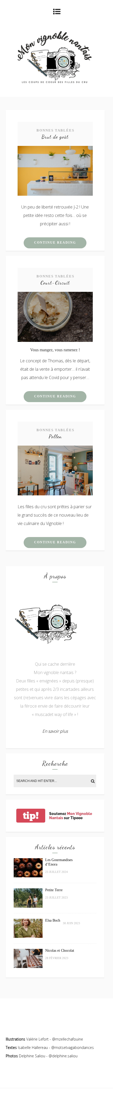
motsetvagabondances (74, 1047)
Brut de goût (55, 137)
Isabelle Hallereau (33, 1047)
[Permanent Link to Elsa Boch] (28, 936)
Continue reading (55, 242)
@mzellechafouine (67, 1039)
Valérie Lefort (37, 1039)
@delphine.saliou (63, 1055)
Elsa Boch (52, 920)
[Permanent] (55, 194)
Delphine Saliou (32, 1055)
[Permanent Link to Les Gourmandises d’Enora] (28, 876)
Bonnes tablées (55, 130)
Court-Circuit (55, 283)
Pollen (55, 436)
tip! (31, 816)
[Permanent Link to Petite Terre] (28, 906)
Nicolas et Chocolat (59, 951)
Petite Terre (54, 890)
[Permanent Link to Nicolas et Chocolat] (28, 966)
